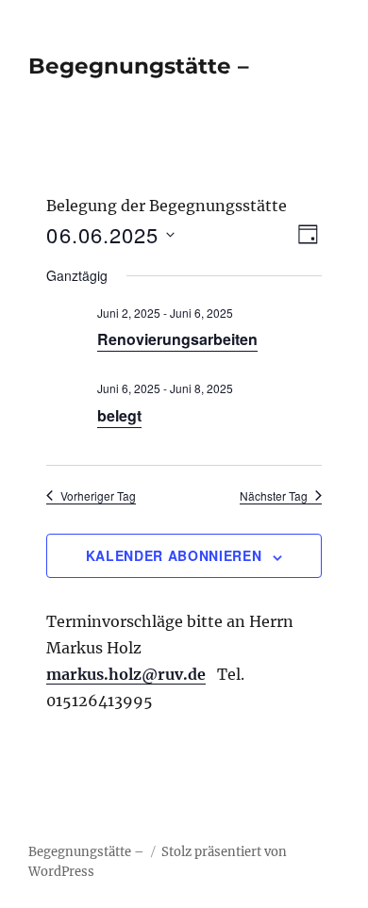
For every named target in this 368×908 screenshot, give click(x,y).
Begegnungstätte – (138, 66)
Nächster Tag (274, 496)
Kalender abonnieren (173, 555)
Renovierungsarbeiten (177, 339)
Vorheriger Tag (98, 496)
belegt (119, 415)
